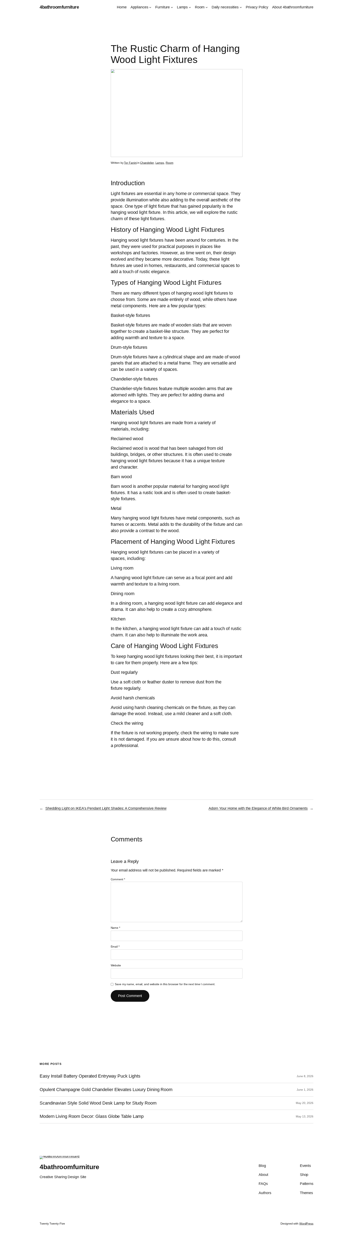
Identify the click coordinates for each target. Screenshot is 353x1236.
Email (115, 946)
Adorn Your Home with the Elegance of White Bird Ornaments (258, 808)
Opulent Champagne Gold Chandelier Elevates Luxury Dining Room (106, 1089)
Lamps (159, 162)
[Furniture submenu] (172, 7)
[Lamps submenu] (190, 7)
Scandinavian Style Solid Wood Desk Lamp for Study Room (98, 1103)
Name (115, 927)
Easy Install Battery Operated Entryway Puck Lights (90, 1076)
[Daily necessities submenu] (241, 7)
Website (116, 965)
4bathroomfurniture (59, 7)
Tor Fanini (130, 162)
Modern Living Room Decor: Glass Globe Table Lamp (92, 1116)
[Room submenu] (207, 7)
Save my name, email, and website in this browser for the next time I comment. (165, 984)
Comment (118, 879)
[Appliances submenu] (150, 7)
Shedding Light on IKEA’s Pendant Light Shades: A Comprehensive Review (105, 808)
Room (169, 162)
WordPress (306, 1223)
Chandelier (147, 162)
